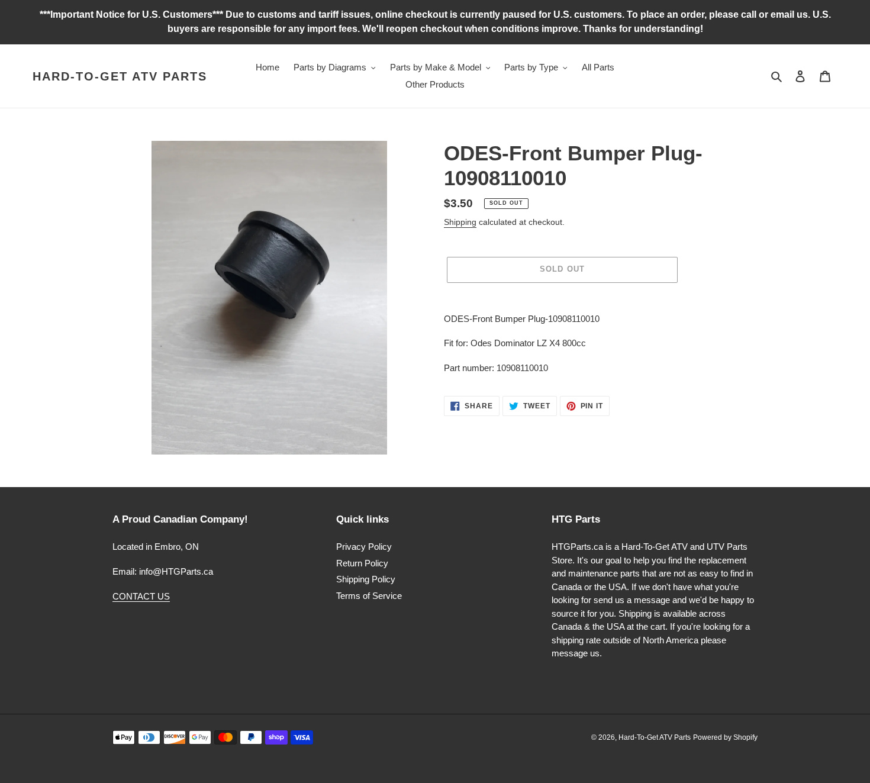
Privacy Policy (364, 547)
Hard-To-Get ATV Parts (120, 76)
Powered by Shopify (725, 737)
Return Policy (362, 563)
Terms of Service (369, 596)
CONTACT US (141, 596)
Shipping (460, 222)
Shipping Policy (365, 579)
